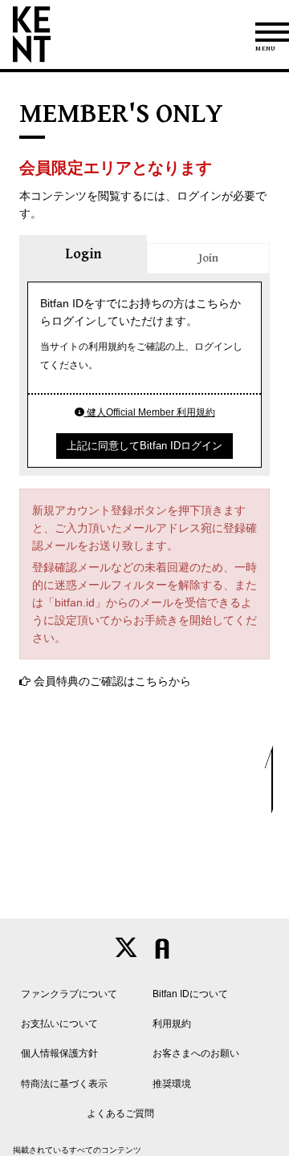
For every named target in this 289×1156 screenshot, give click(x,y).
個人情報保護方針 (59, 1053)
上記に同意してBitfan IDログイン (144, 446)
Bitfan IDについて (190, 994)
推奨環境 (172, 1083)
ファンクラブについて (69, 994)
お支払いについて (59, 1023)
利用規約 (172, 1023)
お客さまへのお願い (196, 1053)
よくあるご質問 (120, 1113)
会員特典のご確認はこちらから (112, 681)
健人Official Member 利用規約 (149, 412)
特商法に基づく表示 (64, 1083)
